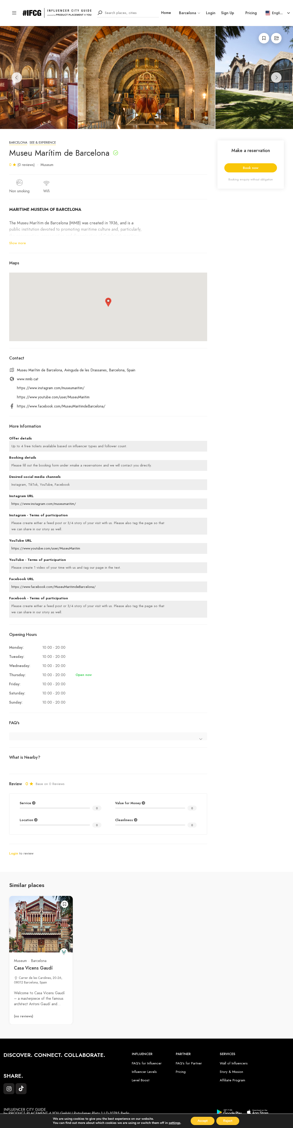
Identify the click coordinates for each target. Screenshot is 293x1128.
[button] (108, 302)
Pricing (251, 13)
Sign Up (227, 13)
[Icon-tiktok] (21, 1088)
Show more (17, 243)
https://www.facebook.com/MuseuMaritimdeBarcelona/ (61, 406)
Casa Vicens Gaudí (33, 968)
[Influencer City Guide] (57, 12)
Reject (227, 1121)
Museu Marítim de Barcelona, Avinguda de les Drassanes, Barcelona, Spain (76, 370)
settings (174, 1123)
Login (210, 13)
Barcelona (18, 142)
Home (166, 12)
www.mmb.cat (27, 379)
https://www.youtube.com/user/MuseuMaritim (53, 397)
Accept (203, 1121)
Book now (250, 168)
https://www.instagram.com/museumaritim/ (50, 388)
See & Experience (43, 142)
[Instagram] (8, 1088)
